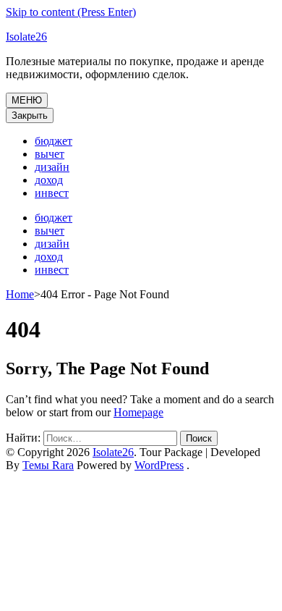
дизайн (52, 167)
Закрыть (30, 115)
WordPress (159, 465)
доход (49, 180)
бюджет (53, 141)
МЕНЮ (27, 100)
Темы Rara (48, 465)
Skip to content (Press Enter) (71, 12)
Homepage (138, 412)
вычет (49, 154)
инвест (52, 193)
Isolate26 (26, 36)
